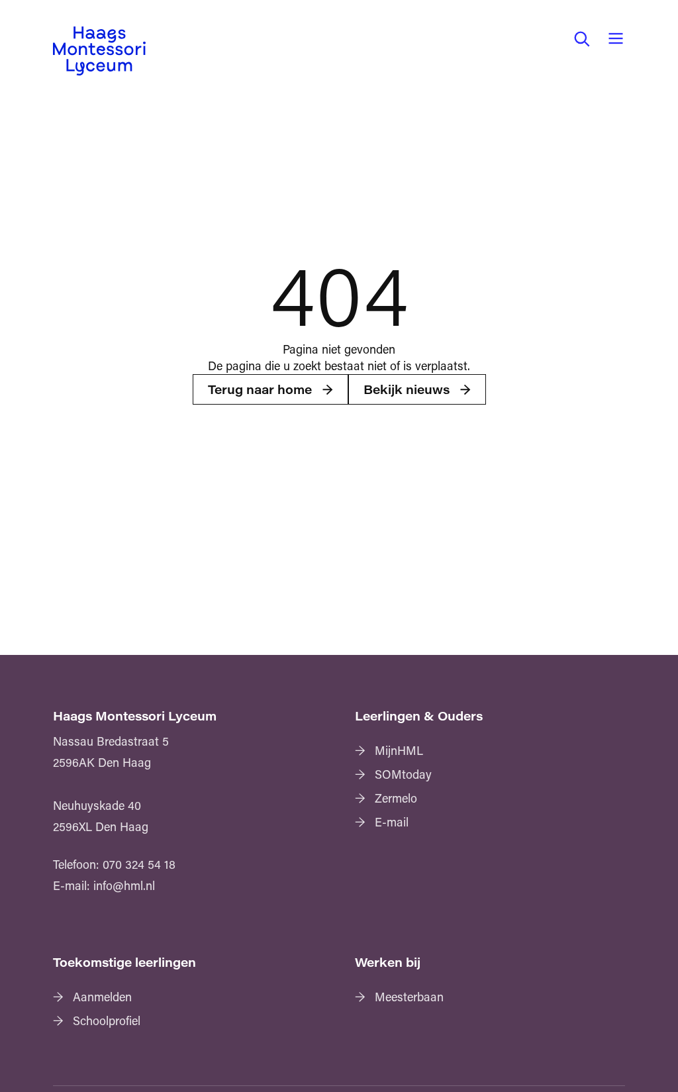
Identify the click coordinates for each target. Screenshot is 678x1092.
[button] (581, 38)
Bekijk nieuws (406, 389)
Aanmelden (102, 997)
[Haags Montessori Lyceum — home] (99, 50)
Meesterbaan (409, 997)
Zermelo (396, 798)
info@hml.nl (124, 885)
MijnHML (399, 750)
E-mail (392, 822)
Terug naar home (260, 389)
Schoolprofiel (106, 1020)
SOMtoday (403, 774)
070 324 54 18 (139, 864)
